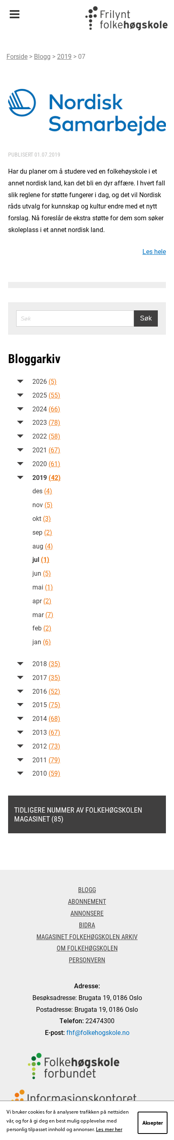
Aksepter (152, 1122)
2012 (46, 746)
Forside (17, 56)
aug (42, 546)
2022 (46, 436)
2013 (46, 732)
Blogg (42, 56)
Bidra (87, 925)
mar (42, 614)
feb (41, 628)
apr (41, 600)
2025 (46, 395)
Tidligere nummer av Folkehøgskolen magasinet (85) (78, 814)
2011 (46, 759)
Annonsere (87, 913)
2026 (44, 381)
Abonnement (87, 901)
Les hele (154, 251)
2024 (46, 408)
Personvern (87, 959)
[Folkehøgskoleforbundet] (73, 1066)
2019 (64, 56)
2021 (46, 449)
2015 (46, 704)
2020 (46, 463)
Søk (146, 318)
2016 (46, 691)
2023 (46, 422)
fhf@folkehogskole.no (97, 1032)
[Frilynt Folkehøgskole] (126, 20)
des (42, 490)
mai (42, 587)
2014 (46, 718)
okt (41, 518)
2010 (46, 773)
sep (42, 532)
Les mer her (109, 1129)
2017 (46, 677)
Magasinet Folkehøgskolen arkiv (87, 936)
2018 (46, 663)
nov (42, 504)
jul (40, 559)
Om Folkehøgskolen (87, 948)
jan (41, 641)
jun (41, 573)
